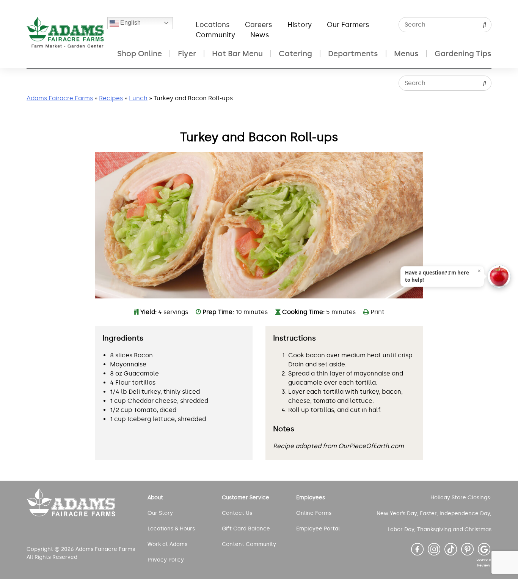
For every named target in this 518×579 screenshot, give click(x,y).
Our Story (160, 513)
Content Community (249, 544)
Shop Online (139, 53)
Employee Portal (318, 528)
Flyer (187, 53)
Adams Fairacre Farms (60, 98)
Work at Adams (167, 544)
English (130, 22)
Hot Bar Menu (237, 53)
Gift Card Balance (246, 528)
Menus (406, 53)
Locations (213, 25)
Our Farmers (348, 25)
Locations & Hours (171, 528)
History (299, 25)
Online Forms (313, 513)
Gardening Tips (463, 53)
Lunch (138, 98)
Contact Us (237, 513)
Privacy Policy (166, 560)
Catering (295, 53)
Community (215, 35)
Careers (258, 25)
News (259, 35)
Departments (353, 53)
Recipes (111, 98)
